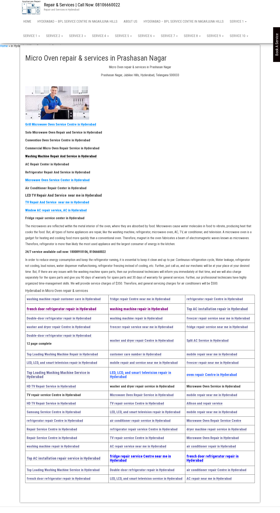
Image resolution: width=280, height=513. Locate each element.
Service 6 (145, 36)
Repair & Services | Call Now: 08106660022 (82, 4)
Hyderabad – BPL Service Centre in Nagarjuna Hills (77, 21)
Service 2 (53, 36)
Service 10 (238, 36)
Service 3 (76, 36)
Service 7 (168, 36)
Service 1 (237, 21)
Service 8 (191, 36)
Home (27, 21)
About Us (130, 21)
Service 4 (99, 36)
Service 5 (122, 36)
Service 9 (214, 36)
